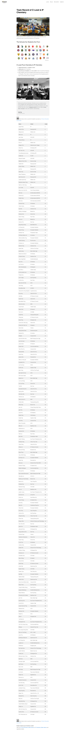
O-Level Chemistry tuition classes (27, 727)
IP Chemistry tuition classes (41, 727)
